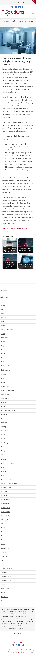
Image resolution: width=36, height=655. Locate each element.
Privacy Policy (24, 641)
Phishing (3, 528)
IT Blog (3, 459)
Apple (3, 325)
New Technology (6, 516)
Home (8, 641)
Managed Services (6, 487)
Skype (3, 560)
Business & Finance (6, 366)
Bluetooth (4, 350)
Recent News (5, 548)
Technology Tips (6, 580)
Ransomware (4, 540)
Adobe (3, 305)
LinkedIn (3, 471)
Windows (3, 592)
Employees (4, 414)
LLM (2, 475)
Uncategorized (5, 588)
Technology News (6, 576)
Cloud (3, 382)
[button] (33, 13)
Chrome (3, 374)
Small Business (5, 564)
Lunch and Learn (6, 479)
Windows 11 (4, 596)
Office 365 (4, 524)
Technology (4, 572)
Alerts (3, 313)
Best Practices (5, 337)
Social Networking (6, 568)
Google (3, 439)
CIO (2, 378)
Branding (3, 354)
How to (3, 447)
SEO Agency (21, 652)
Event (3, 418)
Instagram (4, 451)
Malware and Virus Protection (9, 483)
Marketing (4, 491)
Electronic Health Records (8, 410)
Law (2, 467)
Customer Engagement (7, 390)
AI (2, 309)
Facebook (4, 422)
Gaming (3, 427)
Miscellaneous (5, 503)
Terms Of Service (18, 642)
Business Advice (5, 370)
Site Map (14, 641)
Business (3, 362)
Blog (2, 346)
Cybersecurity (5, 398)
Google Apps (5, 443)
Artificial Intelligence (7, 329)
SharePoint (4, 556)
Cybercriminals (5, 394)
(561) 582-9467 (18, 2)
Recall (3, 544)
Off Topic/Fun (5, 520)
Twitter (3, 584)
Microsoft (4, 495)
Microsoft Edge (5, 499)
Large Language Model (7, 463)
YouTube (3, 601)
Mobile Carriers (5, 507)
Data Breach (4, 406)
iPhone (3, 455)
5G (2, 301)
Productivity (4, 536)
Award (3, 333)
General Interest (5, 431)
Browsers (3, 358)
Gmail (3, 435)
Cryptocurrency (5, 386)
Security (3, 552)
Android (3, 321)
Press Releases (5, 532)
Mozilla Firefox (5, 511)
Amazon (3, 317)
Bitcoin (3, 342)
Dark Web (4, 402)
